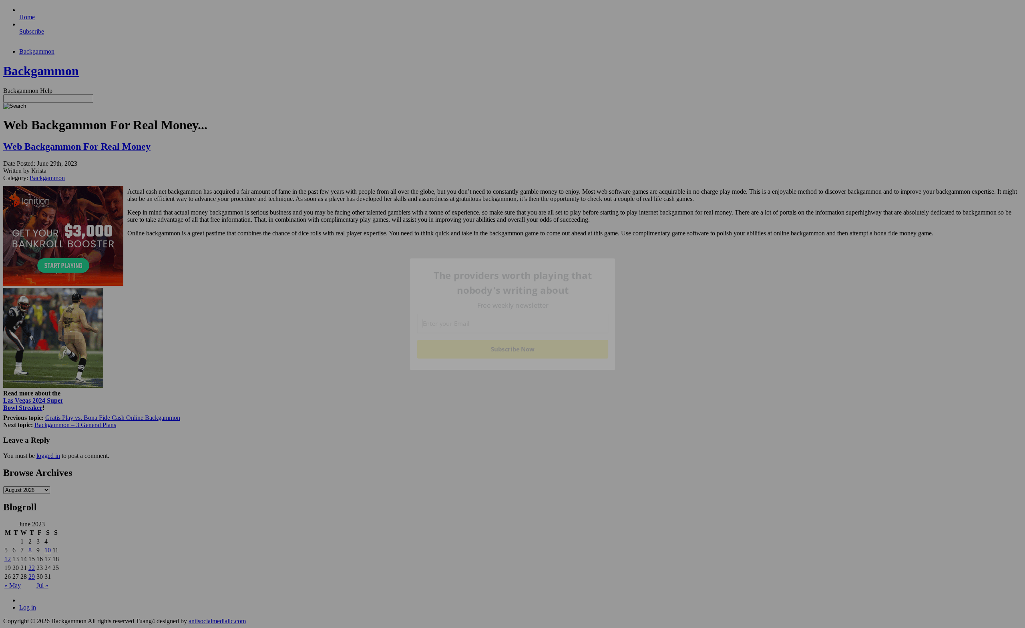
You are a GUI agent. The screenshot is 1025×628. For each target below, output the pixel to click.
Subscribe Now (512, 349)
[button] (513, 282)
